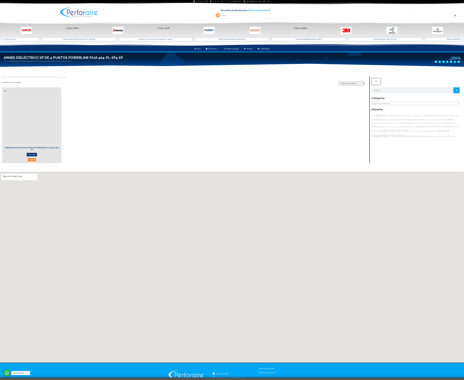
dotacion (442, 115)
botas (411, 116)
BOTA (406, 116)
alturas (380, 115)
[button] (436, 61)
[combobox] (416, 103)
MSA (404, 123)
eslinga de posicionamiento (394, 120)
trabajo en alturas (422, 136)
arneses (401, 116)
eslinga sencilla (431, 120)
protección (419, 126)
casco (422, 116)
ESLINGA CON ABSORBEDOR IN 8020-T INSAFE (232, 39)
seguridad (443, 130)
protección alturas (434, 126)
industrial (375, 123)
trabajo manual (436, 136)
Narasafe (410, 123)
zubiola (453, 136)
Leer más (32, 154)
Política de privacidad (266, 368)
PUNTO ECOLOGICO (416, 131)
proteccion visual (404, 126)
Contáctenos (265, 49)
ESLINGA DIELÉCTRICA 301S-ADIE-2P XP (308, 39)
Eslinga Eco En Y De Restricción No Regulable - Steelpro (79, 39)
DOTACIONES (453, 115)
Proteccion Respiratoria (387, 127)
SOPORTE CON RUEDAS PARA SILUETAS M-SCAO (155, 39)
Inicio (199, 49)
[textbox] (416, 103)
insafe (381, 123)
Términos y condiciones (267, 372)
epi (373, 119)
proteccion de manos (434, 123)
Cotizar (32, 159)
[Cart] (455, 15)
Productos (212, 49)
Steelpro (409, 136)
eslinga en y (412, 120)
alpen (373, 116)
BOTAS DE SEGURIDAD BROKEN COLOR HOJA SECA (385, 39)
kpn (385, 123)
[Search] (457, 90)
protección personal (393, 130)
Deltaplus (430, 115)
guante (441, 119)
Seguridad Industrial (388, 135)
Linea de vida (391, 123)
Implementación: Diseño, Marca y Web (231, 378)
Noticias (249, 49)
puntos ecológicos (429, 131)
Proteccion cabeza (420, 123)
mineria (398, 123)
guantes (449, 119)
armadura (389, 116)
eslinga (378, 119)
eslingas (420, 119)
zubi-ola (446, 136)
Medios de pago (232, 49)
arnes (395, 115)
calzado (416, 115)
